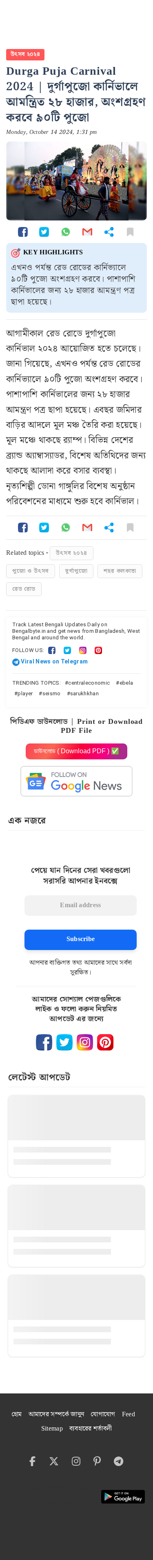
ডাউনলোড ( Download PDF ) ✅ (76, 751)
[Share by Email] (87, 232)
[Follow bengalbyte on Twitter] (64, 1042)
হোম (16, 1414)
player (25, 693)
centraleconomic (89, 683)
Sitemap (52, 1429)
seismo (51, 693)
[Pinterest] (98, 650)
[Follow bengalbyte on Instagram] (85, 1042)
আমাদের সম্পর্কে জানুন (56, 1414)
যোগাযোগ (103, 1414)
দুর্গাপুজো (76, 571)
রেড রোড (23, 589)
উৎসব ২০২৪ (25, 54)
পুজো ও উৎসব (30, 571)
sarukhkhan (84, 693)
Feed (128, 1414)
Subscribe (81, 939)
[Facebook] (51, 650)
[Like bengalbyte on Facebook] (44, 1042)
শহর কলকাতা (120, 571)
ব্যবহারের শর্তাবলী (90, 1429)
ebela (126, 683)
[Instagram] (82, 650)
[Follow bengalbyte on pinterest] (105, 1042)
